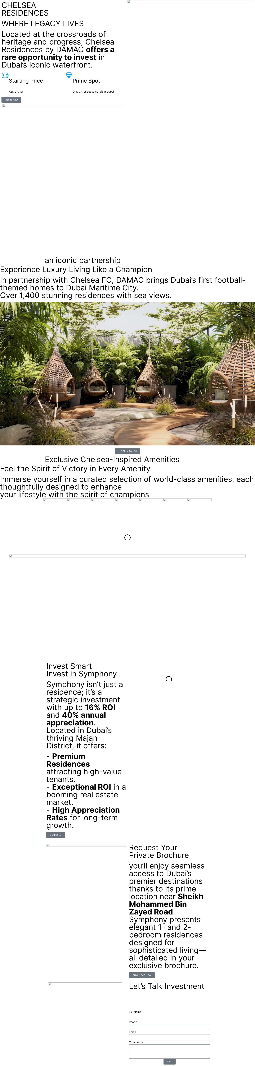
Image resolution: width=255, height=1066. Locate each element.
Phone (133, 1022)
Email (132, 1032)
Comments (136, 1042)
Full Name (135, 1011)
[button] (2, 537)
